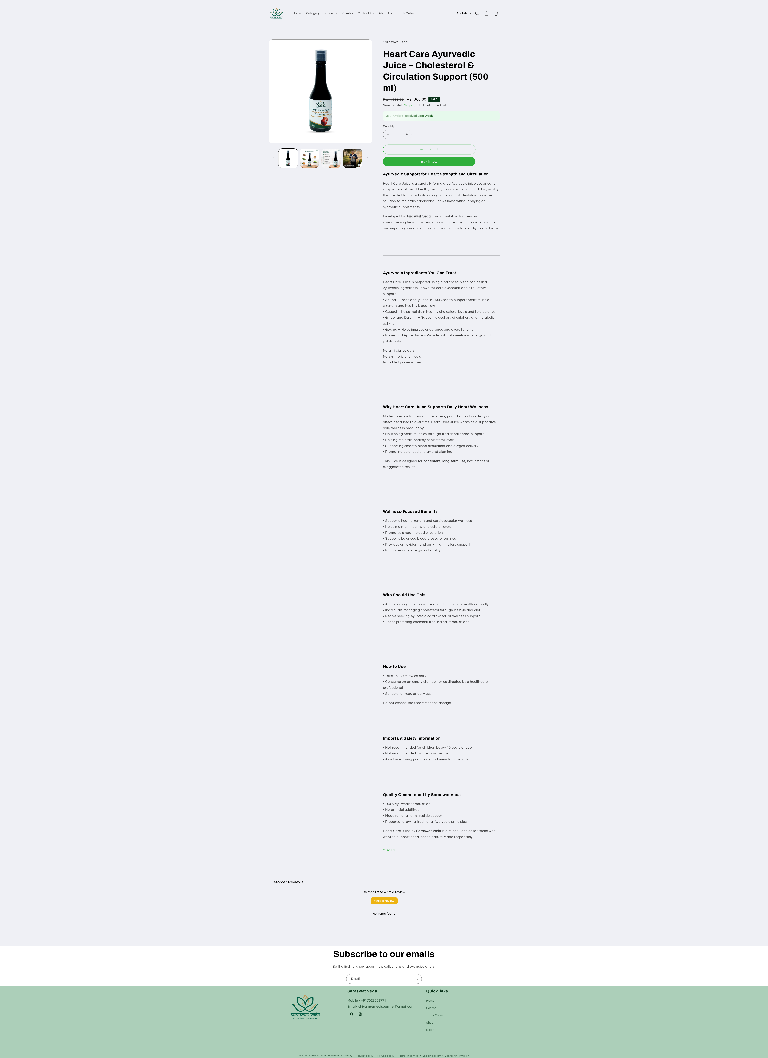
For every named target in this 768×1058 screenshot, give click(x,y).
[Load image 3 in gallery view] (331, 158)
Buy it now (429, 161)
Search (431, 1008)
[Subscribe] (417, 979)
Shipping (409, 105)
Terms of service (408, 1056)
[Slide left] (273, 158)
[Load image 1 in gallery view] (288, 158)
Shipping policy (432, 1056)
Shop (430, 1022)
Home (430, 1000)
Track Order (434, 1015)
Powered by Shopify (340, 1056)
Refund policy (385, 1056)
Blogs (430, 1029)
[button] (477, 13)
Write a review (384, 900)
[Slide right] (368, 158)
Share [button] (391, 849)
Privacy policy (365, 1056)
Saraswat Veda (318, 1056)
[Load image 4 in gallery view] (352, 158)
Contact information (457, 1056)
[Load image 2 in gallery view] (309, 158)
